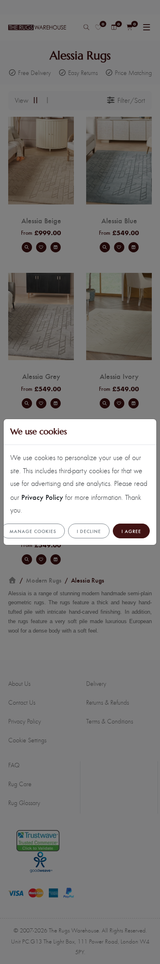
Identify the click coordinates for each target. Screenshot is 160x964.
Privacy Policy (42, 497)
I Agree (131, 531)
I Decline (89, 531)
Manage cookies (32, 531)
